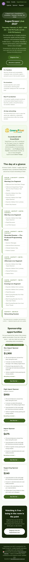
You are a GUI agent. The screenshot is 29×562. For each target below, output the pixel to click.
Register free (14, 57)
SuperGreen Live (21, 2)
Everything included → (10, 376)
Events (13, 2)
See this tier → (14, 381)
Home (8, 2)
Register (21, 5)
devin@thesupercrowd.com (18, 559)
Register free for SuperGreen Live (14, 531)
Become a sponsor (14, 62)
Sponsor (15, 5)
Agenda (9, 5)
